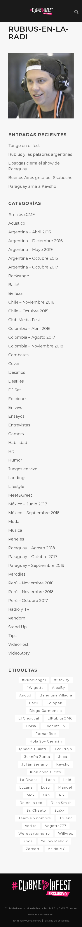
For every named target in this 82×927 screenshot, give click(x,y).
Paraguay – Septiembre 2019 (36, 565)
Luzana (26, 787)
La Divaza (29, 780)
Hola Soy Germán (46, 741)
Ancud (25, 695)
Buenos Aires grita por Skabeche (40, 177)
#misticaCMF (21, 214)
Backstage (18, 276)
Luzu (45, 787)
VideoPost (18, 644)
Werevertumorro (34, 833)
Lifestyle (16, 486)
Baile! (13, 284)
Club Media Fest (24, 319)
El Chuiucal (28, 718)
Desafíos (16, 372)
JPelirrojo (63, 749)
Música (15, 530)
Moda (13, 521)
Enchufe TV (55, 726)
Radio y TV (19, 609)
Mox (31, 795)
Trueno (66, 818)
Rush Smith (61, 803)
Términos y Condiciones (27, 920)
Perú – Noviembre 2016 (31, 583)
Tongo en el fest (24, 145)
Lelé (67, 780)
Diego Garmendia (45, 711)
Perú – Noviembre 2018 (31, 591)
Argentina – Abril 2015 (29, 232)
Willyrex (65, 833)
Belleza (15, 293)
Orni (47, 795)
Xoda (28, 841)
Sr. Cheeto (36, 810)
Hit (11, 451)
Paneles (16, 539)
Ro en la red (31, 803)
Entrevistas (19, 425)
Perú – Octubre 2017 (28, 600)
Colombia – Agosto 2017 (31, 337)
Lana (50, 780)
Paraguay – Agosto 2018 (31, 548)
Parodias (17, 574)
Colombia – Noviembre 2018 (35, 346)
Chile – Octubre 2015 (28, 311)
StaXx (59, 810)
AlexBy (58, 687)
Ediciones (17, 398)
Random (16, 618)
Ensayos (16, 416)
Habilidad (17, 442)
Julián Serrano (34, 764)
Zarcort (33, 849)
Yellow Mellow (54, 841)
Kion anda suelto (45, 772)
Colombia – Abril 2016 (29, 328)
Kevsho (63, 764)
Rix (62, 795)
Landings (17, 477)
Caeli (33, 703)
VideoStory (19, 653)
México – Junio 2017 (27, 504)
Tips (12, 635)
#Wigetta (35, 687)
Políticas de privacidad (57, 920)
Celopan (54, 703)
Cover (14, 363)
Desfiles (16, 381)
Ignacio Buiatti (32, 749)
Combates (18, 355)
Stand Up (17, 627)
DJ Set (14, 390)
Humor (15, 460)
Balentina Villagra (56, 695)
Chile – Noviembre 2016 (31, 302)
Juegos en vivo (22, 469)
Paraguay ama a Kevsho (32, 186)
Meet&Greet (20, 495)
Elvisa (31, 726)
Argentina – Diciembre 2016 (35, 240)
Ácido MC (57, 849)
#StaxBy (61, 680)
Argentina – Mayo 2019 (30, 249)
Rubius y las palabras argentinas (40, 154)
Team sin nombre (35, 818)
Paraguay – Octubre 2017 (32, 556)
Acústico (16, 223)
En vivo (15, 407)
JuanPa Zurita (37, 757)
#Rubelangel (34, 680)
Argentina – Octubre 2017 (33, 267)
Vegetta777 (55, 826)
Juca (62, 757)
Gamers (16, 433)
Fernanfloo (45, 734)
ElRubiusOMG (60, 718)
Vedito (31, 826)
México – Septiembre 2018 (33, 512)
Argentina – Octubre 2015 (33, 258)
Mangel (65, 787)
